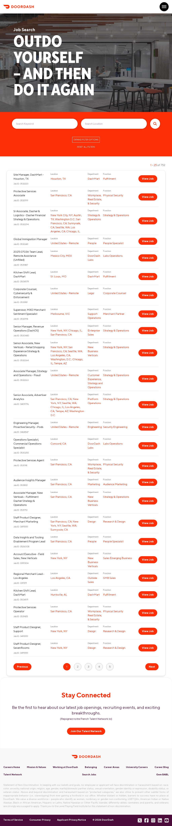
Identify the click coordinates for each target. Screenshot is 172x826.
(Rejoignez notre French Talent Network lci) (86, 718)
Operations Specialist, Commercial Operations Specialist (27, 443)
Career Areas (111, 767)
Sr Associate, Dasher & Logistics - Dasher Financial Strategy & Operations (29, 215)
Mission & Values (36, 767)
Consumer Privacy (39, 819)
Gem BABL (162, 774)
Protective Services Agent (28, 460)
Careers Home (11, 767)
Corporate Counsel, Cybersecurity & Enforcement (25, 293)
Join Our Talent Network (86, 731)
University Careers (137, 767)
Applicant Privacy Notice (71, 819)
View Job (148, 178)
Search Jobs (89, 774)
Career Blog (162, 767)
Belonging (91, 767)
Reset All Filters (86, 147)
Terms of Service (13, 819)
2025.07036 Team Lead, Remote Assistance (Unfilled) (28, 255)
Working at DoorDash (65, 767)
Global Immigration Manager (30, 239)
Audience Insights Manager (29, 480)
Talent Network (12, 774)
